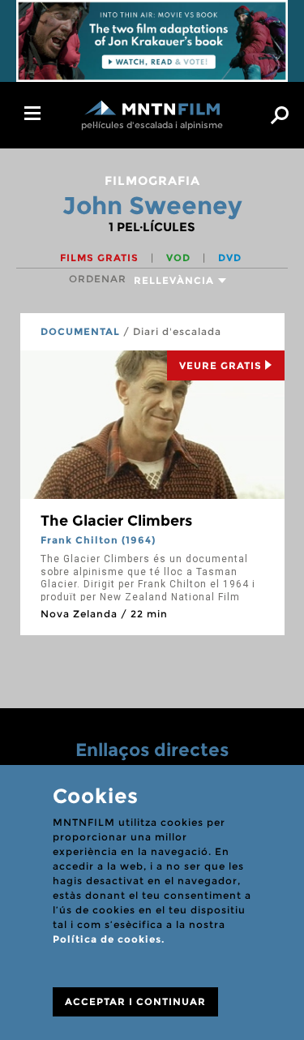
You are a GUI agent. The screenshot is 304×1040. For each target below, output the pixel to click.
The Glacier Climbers (116, 521)
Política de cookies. (109, 939)
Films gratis (101, 257)
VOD (180, 257)
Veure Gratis (220, 365)
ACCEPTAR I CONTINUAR (135, 1001)
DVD (230, 257)
